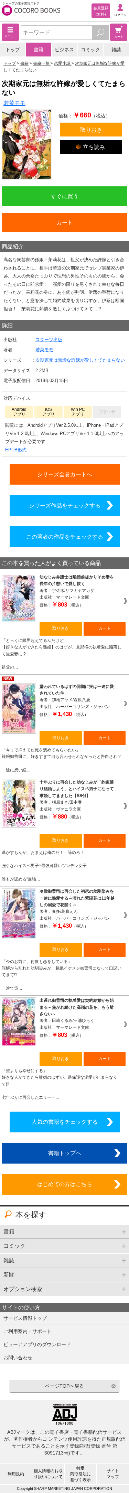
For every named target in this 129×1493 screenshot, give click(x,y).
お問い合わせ (17, 1357)
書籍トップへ (64, 1153)
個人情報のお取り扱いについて (48, 1473)
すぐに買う (64, 196)
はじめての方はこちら (64, 1184)
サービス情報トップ (25, 1318)
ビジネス (64, 49)
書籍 (38, 49)
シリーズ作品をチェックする (64, 505)
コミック (90, 49)
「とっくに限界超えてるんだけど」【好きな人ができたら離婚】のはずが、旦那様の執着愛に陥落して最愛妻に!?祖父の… (61, 654)
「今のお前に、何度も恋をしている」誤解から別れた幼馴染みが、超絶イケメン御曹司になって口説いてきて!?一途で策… (61, 975)
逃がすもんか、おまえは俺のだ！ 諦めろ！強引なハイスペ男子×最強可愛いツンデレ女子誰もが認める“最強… (44, 866)
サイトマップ (113, 1473)
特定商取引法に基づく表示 (80, 1474)
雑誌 (116, 49)
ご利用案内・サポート (27, 1331)
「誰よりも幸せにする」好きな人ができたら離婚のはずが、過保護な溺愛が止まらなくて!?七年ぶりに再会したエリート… (59, 1084)
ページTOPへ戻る (64, 1386)
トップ (13, 49)
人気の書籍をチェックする (65, 1122)
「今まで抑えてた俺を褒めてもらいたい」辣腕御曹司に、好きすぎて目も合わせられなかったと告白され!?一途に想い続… (61, 760)
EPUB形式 (15, 449)
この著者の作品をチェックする (64, 536)
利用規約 (16, 1474)
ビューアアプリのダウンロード (37, 1344)
